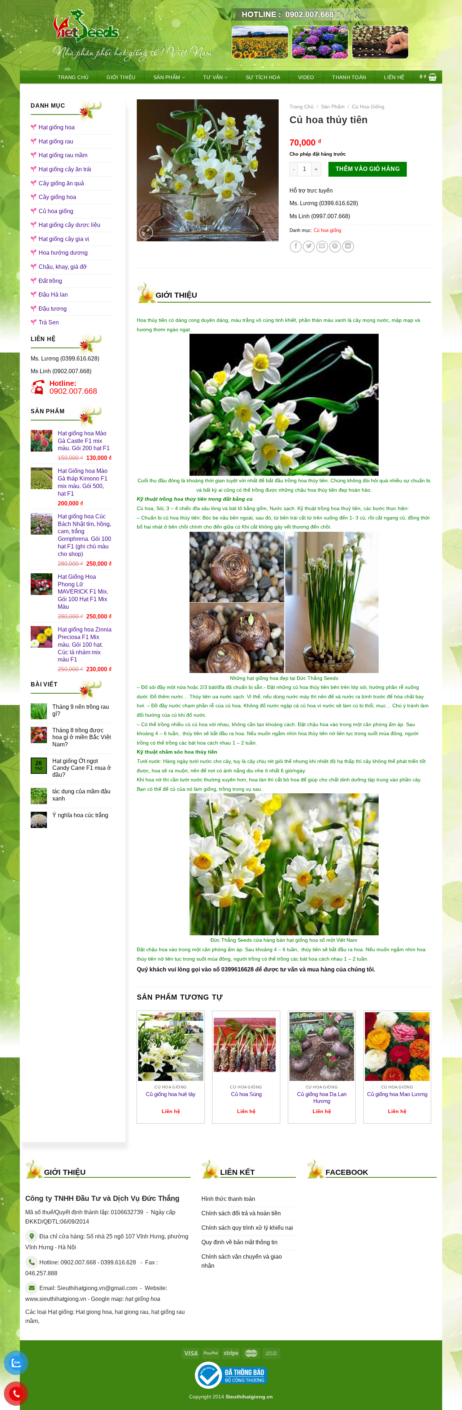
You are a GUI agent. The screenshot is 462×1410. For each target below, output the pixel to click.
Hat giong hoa (94, 1312)
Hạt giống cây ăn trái (65, 169)
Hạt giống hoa (57, 127)
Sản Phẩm (166, 77)
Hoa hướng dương (63, 253)
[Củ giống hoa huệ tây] (170, 1046)
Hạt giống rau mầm (63, 155)
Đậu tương (53, 309)
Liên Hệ (394, 77)
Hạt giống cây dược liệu (69, 225)
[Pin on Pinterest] (335, 247)
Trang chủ (301, 106)
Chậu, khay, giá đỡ (63, 267)
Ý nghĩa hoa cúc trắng (80, 815)
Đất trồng (50, 281)
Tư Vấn (213, 77)
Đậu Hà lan (53, 295)
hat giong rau (131, 1312)
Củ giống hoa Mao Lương (397, 1094)
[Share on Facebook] (296, 247)
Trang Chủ (73, 77)
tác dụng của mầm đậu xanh (81, 794)
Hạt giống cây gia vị (64, 239)
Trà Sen (49, 322)
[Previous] (137, 1070)
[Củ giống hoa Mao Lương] (397, 1046)
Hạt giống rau (56, 141)
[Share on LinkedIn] (348, 247)
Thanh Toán (349, 77)
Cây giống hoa (57, 197)
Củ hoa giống (56, 211)
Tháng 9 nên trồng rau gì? (80, 710)
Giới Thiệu (120, 77)
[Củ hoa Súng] (246, 1046)
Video (306, 77)
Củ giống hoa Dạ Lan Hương (321, 1097)
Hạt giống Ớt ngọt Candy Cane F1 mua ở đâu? (81, 768)
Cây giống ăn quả (61, 183)
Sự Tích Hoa (263, 77)
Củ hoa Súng (246, 1094)
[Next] (431, 1070)
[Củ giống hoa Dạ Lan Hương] (321, 1046)
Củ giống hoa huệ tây (171, 1094)
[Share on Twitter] (309, 247)
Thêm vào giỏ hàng (368, 169)
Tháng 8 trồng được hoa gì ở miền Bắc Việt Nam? (81, 737)
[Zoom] (146, 232)
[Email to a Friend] (322, 247)
